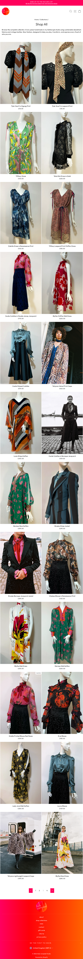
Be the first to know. (41, 943)
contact (41, 927)
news (41, 924)
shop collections (41, 920)
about (41, 917)
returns (41, 934)
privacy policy (41, 937)
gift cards (41, 930)
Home (36, 20)
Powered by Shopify (41, 957)
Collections (44, 20)
